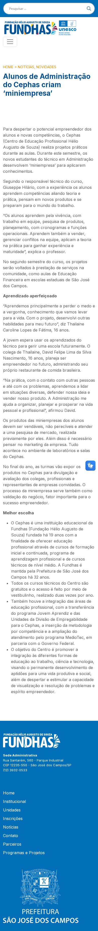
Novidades (46, 67)
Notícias (26, 67)
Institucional (14, 801)
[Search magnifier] (88, 8)
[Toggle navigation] (10, 42)
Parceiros (12, 844)
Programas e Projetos (24, 852)
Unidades (12, 809)
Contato (10, 835)
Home (8, 67)
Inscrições (13, 818)
